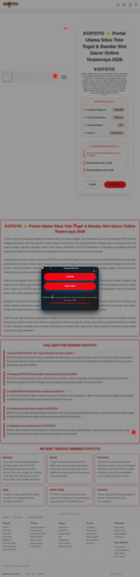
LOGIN (70, 276)
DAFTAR (70, 286)
